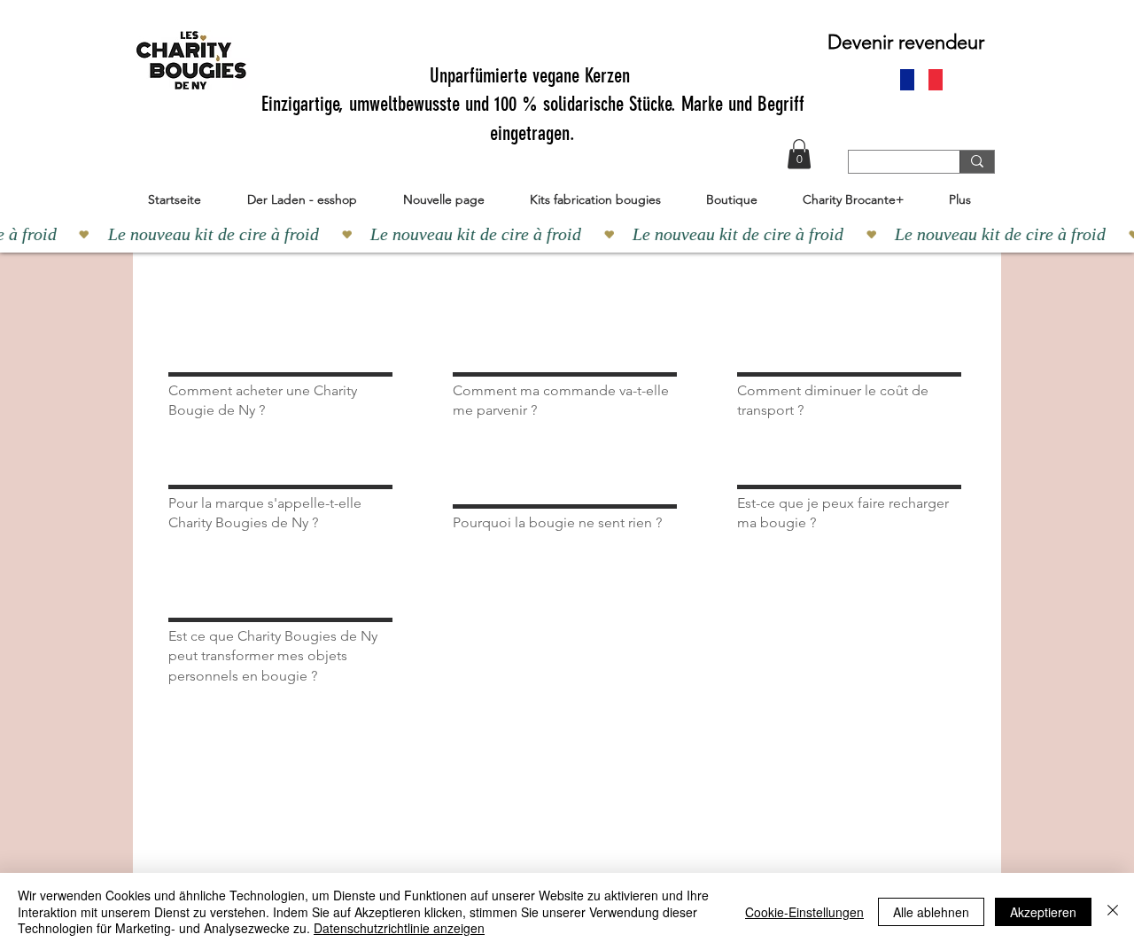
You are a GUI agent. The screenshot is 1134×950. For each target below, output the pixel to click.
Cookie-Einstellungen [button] (804, 912)
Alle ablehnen (931, 912)
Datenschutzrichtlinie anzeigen (399, 928)
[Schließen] (1112, 911)
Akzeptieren (1043, 912)
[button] (799, 153)
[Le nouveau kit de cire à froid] (567, 234)
